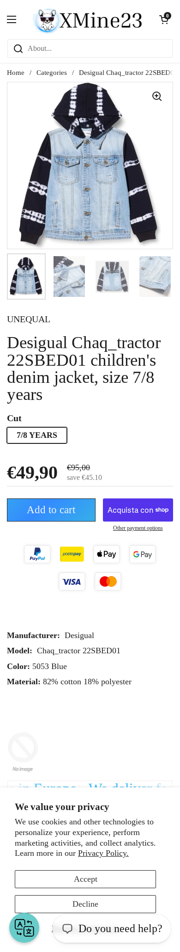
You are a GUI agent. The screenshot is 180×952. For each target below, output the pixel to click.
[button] (164, 19)
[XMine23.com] (88, 19)
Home (15, 72)
